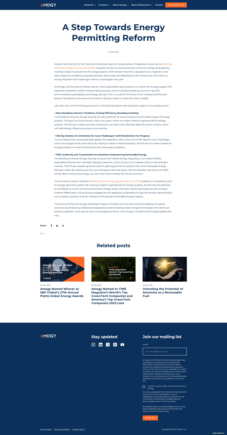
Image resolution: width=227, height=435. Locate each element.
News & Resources (140, 5)
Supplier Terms (78, 429)
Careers (159, 5)
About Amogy (119, 5)
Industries (89, 5)
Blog (42, 233)
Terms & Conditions (62, 429)
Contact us (176, 5)
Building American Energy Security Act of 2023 (116, 181)
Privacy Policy (46, 429)
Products (103, 5)
